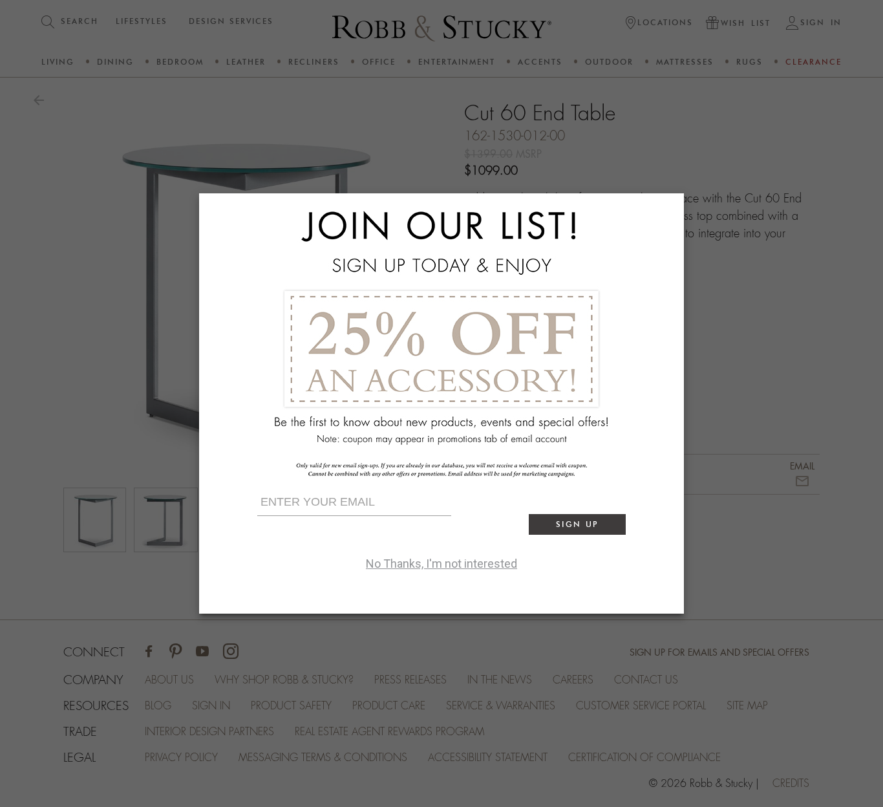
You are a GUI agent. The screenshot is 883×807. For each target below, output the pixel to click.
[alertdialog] (441, 403)
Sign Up (577, 524)
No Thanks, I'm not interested (441, 563)
